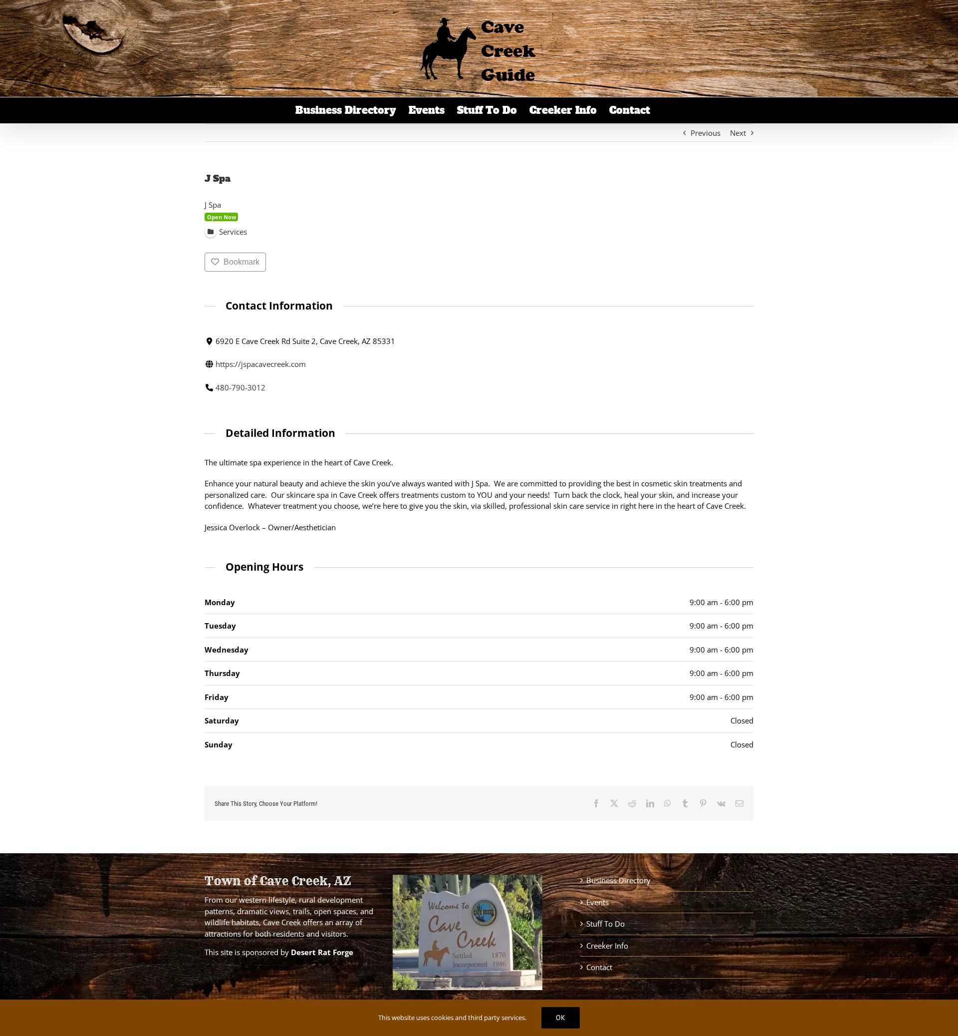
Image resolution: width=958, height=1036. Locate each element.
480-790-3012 (240, 387)
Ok (560, 1017)
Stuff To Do (605, 924)
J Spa (213, 205)
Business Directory (618, 880)
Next (738, 133)
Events (597, 902)
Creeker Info (607, 946)
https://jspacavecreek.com (261, 364)
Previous (705, 133)
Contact (599, 967)
